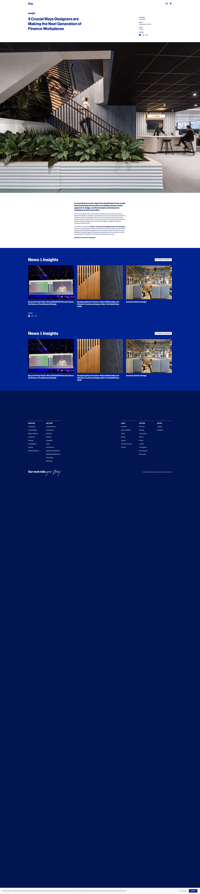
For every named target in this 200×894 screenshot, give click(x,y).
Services (31, 423)
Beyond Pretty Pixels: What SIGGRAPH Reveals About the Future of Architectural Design (51, 303)
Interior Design (32, 430)
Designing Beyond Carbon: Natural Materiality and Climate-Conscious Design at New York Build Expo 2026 (98, 304)
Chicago (141, 430)
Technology (49, 457)
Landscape (31, 437)
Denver (141, 437)
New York (142, 426)
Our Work (124, 426)
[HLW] (30, 3)
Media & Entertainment (53, 451)
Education (49, 433)
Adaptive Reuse (51, 426)
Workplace (49, 461)
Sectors (49, 423)
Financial (48, 437)
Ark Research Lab (111, 203)
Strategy (30, 440)
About (123, 433)
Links (123, 423)
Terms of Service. (161, 472)
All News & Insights (163, 259)
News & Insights (126, 430)
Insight (141, 29)
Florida (141, 440)
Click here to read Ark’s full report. (84, 237)
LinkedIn (159, 426)
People (123, 437)
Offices (142, 423)
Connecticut (142, 433)
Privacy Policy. (168, 472)
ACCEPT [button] (193, 890)
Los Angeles (143, 447)
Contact (123, 447)
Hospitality (49, 440)
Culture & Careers (126, 444)
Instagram (160, 430)
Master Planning (33, 433)
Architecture (32, 426)
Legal (47, 444)
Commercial (49, 430)
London (141, 444)
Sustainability (32, 444)
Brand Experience (33, 451)
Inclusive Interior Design (136, 302)
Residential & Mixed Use (53, 454)
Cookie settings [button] (183, 890)
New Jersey (142, 454)
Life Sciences (50, 447)
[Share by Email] (143, 35)
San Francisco (143, 451)
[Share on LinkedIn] (140, 35)
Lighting (30, 447)
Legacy (123, 440)
